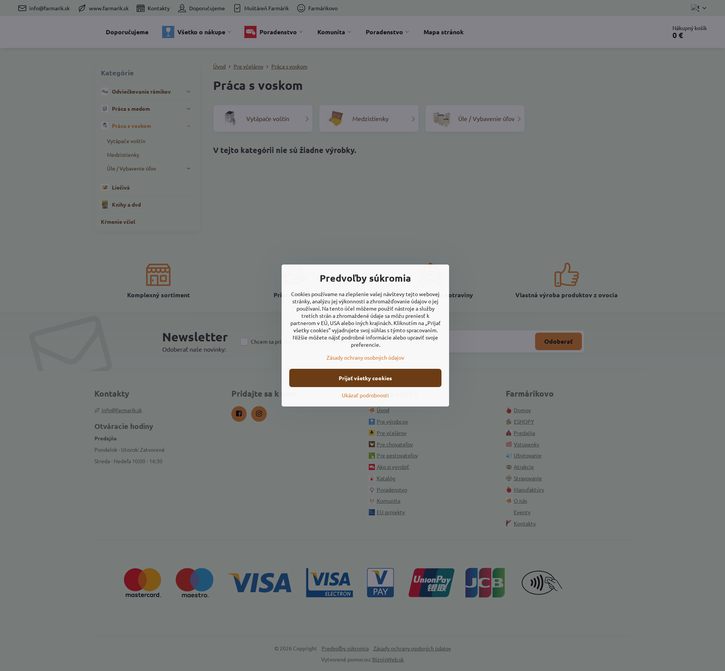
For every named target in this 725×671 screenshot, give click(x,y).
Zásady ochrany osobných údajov (365, 357)
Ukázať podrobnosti (365, 395)
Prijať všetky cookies (365, 378)
